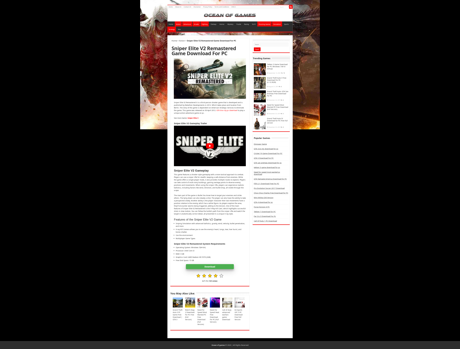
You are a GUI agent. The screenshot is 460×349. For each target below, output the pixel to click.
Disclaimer (197, 7)
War (179, 29)
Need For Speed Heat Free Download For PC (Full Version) (214, 316)
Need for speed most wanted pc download (267, 173)
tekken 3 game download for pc (267, 167)
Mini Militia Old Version (263, 197)
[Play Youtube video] (210, 146)
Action (178, 24)
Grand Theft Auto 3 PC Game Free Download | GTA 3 (177, 315)
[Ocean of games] (230, 15)
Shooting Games (264, 24)
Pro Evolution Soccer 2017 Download (269, 188)
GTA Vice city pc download (226, 110)
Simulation (277, 24)
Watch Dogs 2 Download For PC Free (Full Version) (190, 315)
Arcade (196, 24)
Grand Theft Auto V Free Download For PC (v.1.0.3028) (276, 80)
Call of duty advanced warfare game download (226, 315)
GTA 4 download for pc (263, 202)
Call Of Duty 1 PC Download (265, 221)
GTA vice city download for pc (266, 149)
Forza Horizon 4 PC (262, 207)
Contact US (187, 7)
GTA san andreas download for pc (268, 163)
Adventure (187, 24)
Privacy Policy (207, 7)
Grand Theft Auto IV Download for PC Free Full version (277, 120)
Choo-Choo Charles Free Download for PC (271, 193)
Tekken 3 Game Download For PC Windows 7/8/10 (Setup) (277, 66)
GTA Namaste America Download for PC (270, 179)
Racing (246, 24)
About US (178, 7)
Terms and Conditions (222, 7)
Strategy (172, 29)
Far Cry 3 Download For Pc (265, 216)
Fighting (205, 24)
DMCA (233, 7)
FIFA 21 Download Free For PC (266, 183)
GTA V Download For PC (264, 158)
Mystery (230, 24)
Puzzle (238, 24)
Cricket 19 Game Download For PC (268, 153)
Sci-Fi (254, 24)
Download (209, 266)
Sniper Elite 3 (193, 118)
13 (284, 73)
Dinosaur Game (260, 144)
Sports (286, 24)
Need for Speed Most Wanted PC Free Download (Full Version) (277, 107)
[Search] (291, 7)
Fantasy (213, 24)
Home (171, 7)
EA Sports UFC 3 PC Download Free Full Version (239, 315)
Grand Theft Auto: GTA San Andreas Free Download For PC (277, 93)
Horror (221, 24)
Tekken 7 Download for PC (265, 211)
